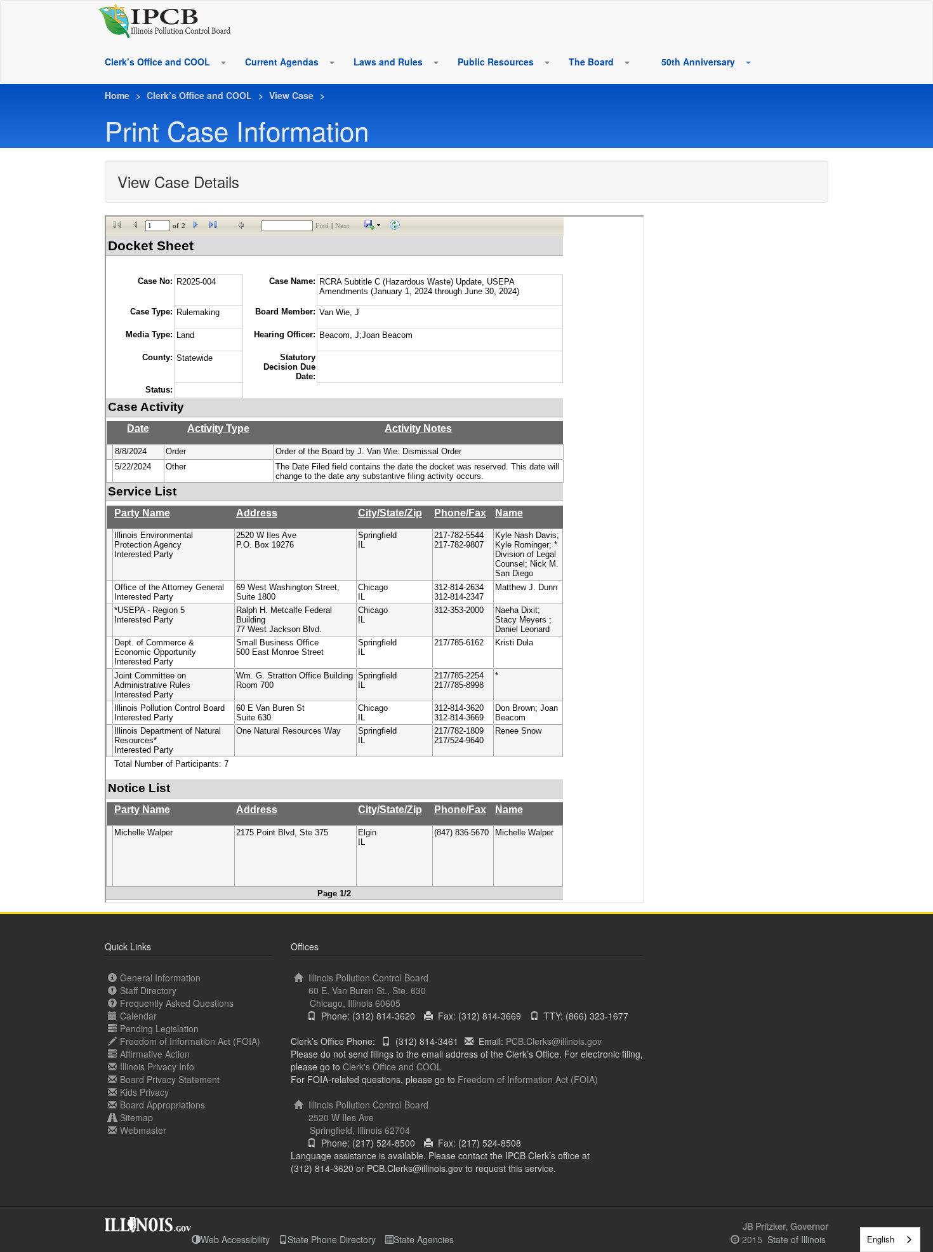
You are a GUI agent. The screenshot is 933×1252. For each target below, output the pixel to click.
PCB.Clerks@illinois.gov (554, 1041)
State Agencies (424, 1239)
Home (117, 95)
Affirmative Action (155, 1053)
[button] (222, 62)
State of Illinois (796, 1239)
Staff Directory (148, 990)
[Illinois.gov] (148, 1221)
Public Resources (496, 61)
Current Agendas (282, 61)
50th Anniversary (698, 61)
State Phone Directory (332, 1239)
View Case (291, 95)
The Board (591, 61)
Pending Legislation (159, 1028)
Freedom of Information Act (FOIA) (190, 1041)
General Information (160, 977)
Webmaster (143, 1130)
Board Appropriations (162, 1104)
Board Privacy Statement (170, 1079)
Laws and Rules (388, 61)
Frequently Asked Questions (177, 1003)
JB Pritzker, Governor (785, 1226)
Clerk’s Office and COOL (157, 61)
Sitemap (136, 1117)
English (880, 1239)
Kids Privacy (144, 1092)
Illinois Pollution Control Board (367, 990)
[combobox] (890, 1239)
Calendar (138, 1015)
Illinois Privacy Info (157, 1066)
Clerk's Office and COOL (392, 1066)
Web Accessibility (235, 1239)
